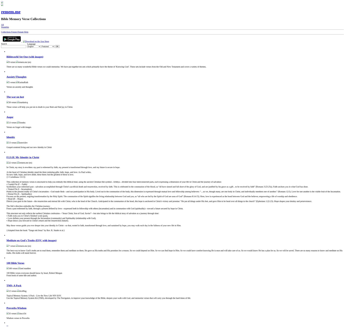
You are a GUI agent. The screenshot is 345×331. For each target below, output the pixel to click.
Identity (10, 137)
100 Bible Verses (15, 263)
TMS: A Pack (13, 285)
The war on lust (15, 96)
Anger (9, 117)
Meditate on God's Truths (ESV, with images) (31, 240)
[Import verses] (7, 51)
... (7, 325)
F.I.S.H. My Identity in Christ (22, 157)
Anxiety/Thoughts (16, 76)
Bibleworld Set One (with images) (24, 56)
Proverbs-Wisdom (16, 308)
